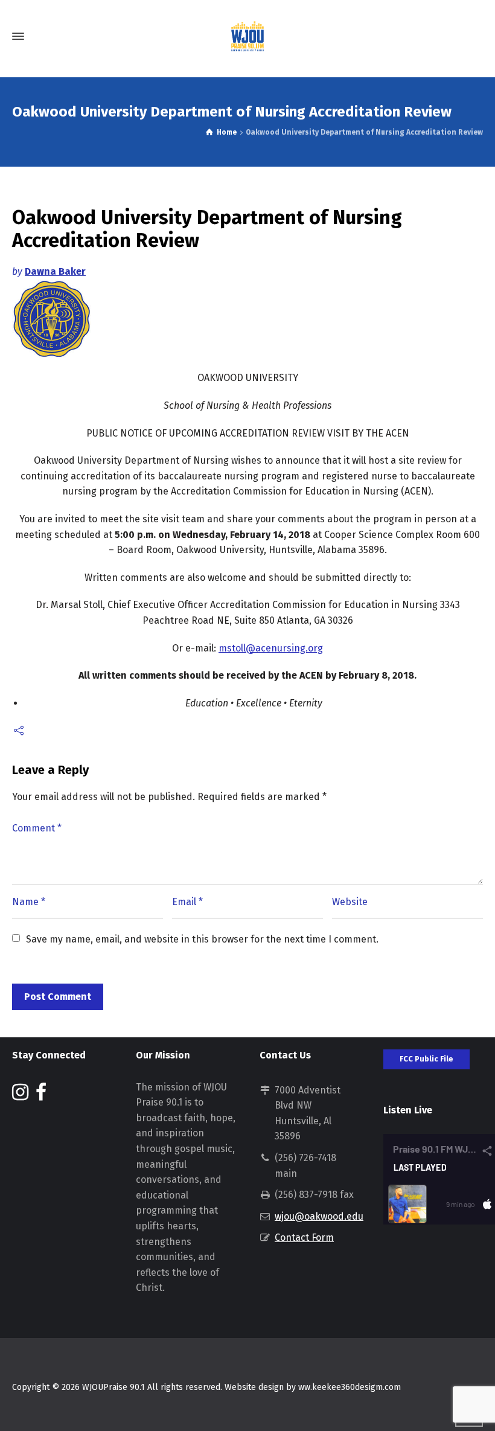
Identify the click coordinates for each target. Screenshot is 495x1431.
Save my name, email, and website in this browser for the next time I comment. (202, 939)
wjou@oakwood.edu (319, 1216)
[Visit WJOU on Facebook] (41, 1095)
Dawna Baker (55, 271)
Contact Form (304, 1237)
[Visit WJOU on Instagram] (20, 1095)
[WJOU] (247, 36)
